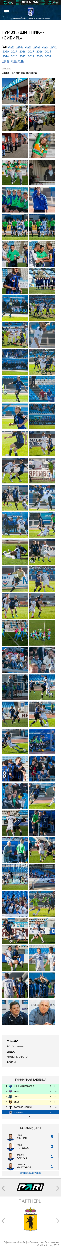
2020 (6, 51)
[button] (3, 1188)
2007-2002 (17, 61)
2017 (31, 51)
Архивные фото (17, 1057)
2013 (14, 56)
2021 (53, 47)
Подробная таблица (30, 1116)
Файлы (11, 1062)
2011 (31, 56)
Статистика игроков (30, 1173)
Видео (11, 1052)
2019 (14, 51)
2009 (48, 56)
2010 (39, 56)
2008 (6, 61)
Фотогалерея (15, 1046)
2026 (11, 47)
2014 (6, 56)
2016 (39, 51)
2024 (28, 47)
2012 (22, 56)
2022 (45, 47)
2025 (20, 47)
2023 (37, 47)
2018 (22, 51)
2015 (48, 51)
